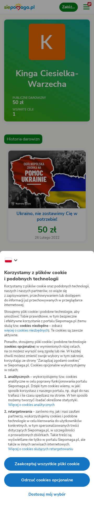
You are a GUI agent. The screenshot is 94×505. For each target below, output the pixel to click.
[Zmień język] (11, 260)
